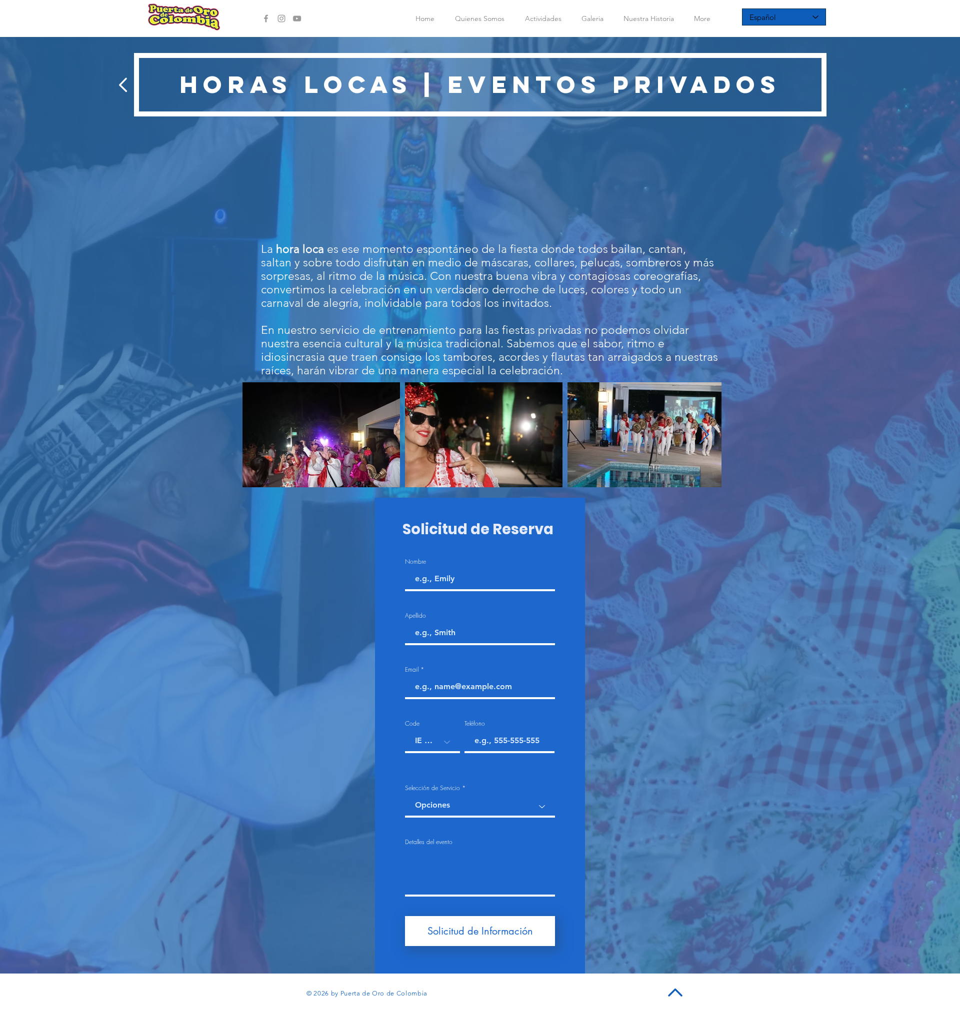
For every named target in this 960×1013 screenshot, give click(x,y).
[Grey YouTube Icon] (297, 18)
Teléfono (474, 724)
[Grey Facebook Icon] (266, 18)
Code (412, 724)
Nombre (415, 562)
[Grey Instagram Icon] (281, 18)
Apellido (415, 616)
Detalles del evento (428, 842)
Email (411, 670)
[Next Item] (704, 435)
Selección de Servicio (432, 788)
